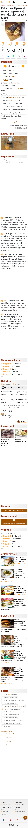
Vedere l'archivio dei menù (6, 808)
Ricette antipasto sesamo (12, 715)
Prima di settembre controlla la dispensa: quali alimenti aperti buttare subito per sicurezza (13, 656)
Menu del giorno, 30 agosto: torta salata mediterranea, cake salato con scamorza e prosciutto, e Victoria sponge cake (13, 674)
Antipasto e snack (11, 745)
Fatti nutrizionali (21, 122)
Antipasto (9, 737)
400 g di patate (8, 70)
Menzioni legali (20, 811)
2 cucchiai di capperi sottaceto (14, 110)
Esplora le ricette (7, 731)
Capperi (6, 706)
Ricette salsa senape (10, 717)
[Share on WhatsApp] (13, 56)
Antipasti (8, 741)
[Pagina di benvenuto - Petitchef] (2, 5)
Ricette (4, 802)
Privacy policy (20, 805)
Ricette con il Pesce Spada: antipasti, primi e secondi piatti (20, 589)
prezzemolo (18, 88)
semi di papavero (15, 97)
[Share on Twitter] (19, 56)
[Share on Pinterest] (24, 56)
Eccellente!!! (16, 364)
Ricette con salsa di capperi (13, 720)
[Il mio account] (17, 2)
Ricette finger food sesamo (12, 723)
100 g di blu (13, 97)
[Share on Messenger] (8, 56)
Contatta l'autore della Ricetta (15, 510)
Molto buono (16, 366)
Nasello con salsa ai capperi (21, 440)
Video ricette (6, 805)
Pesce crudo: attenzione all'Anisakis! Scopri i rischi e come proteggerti (13, 604)
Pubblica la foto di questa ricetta (14, 523)
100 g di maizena (9, 94)
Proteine (8, 734)
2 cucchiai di (9, 77)
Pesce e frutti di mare (19, 734)
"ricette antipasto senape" (12, 709)
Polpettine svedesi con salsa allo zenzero (5, 442)
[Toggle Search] (21, 2)
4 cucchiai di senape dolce (12, 106)
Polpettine (13, 695)
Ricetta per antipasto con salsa (14, 700)
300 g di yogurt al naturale (12, 103)
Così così (15, 372)
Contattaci (19, 802)
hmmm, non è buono (11, 375)
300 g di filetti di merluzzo (12, 73)
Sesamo (14, 706)
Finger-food (7, 726)
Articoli (4, 814)
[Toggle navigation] (25, 2)
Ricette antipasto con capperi (13, 712)
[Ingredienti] (2, 414)
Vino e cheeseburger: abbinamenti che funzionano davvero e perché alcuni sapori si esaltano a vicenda (13, 625)
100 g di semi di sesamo (11, 100)
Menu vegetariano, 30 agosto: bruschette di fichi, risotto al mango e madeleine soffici (14, 641)
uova (6, 80)
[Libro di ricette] (14, 2)
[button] (3, 31)
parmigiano (16, 83)
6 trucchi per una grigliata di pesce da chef (20, 559)
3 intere (7, 80)
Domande (5, 811)
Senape (22, 706)
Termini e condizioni (18, 808)
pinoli (14, 77)
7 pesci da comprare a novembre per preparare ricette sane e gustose (13, 574)
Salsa (5, 695)
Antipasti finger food (10, 697)
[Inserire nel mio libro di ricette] (24, 50)
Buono (13, 369)
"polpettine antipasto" (11, 703)
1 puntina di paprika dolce (12, 113)
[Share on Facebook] (2, 56)
